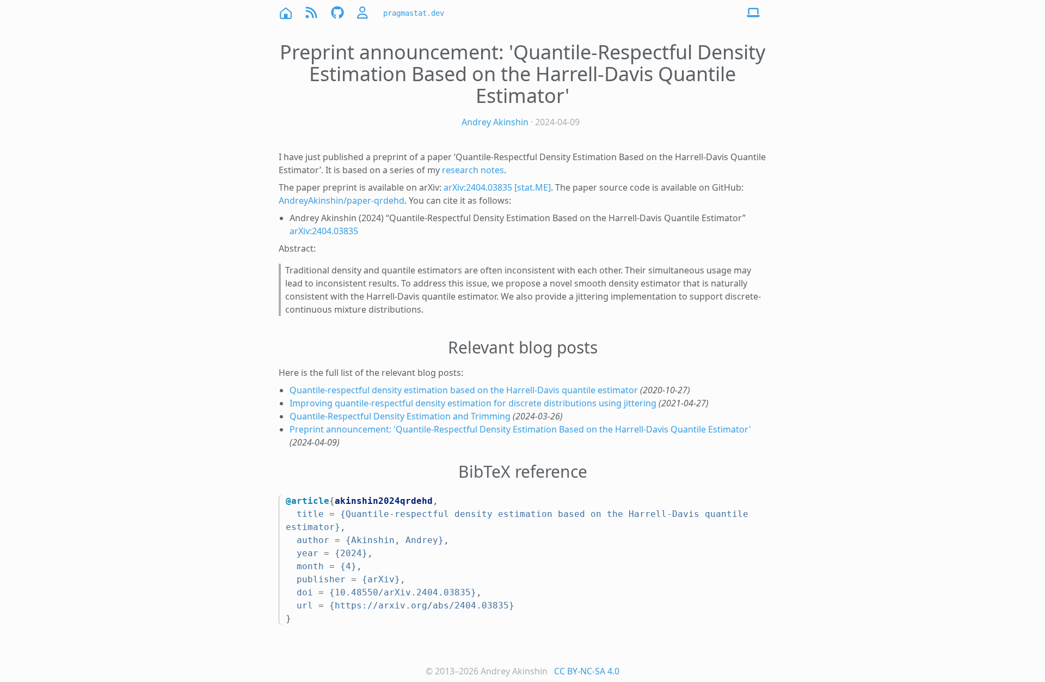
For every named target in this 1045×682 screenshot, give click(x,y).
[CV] (363, 13)
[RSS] (311, 13)
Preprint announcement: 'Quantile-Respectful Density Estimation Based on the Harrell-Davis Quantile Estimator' (520, 429)
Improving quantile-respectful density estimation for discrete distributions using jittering (473, 403)
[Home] (285, 13)
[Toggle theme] (753, 13)
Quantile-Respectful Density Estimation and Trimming (400, 416)
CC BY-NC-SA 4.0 (586, 671)
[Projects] (337, 13)
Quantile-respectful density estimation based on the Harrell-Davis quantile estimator (464, 390)
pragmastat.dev (413, 13)
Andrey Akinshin (495, 122)
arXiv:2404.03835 (324, 231)
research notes (473, 170)
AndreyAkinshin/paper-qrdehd (341, 200)
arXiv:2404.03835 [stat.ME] (497, 187)
